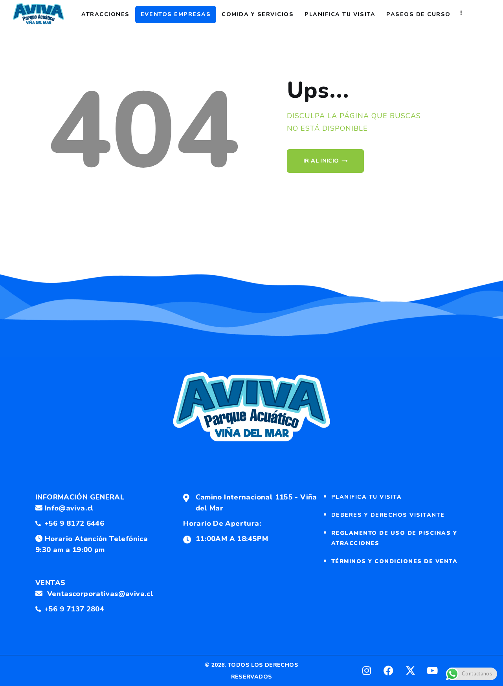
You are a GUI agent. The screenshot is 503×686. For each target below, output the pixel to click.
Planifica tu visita (366, 497)
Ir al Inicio (321, 161)
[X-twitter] (410, 671)
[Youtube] (432, 671)
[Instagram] (367, 671)
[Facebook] (388, 671)
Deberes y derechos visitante (388, 515)
